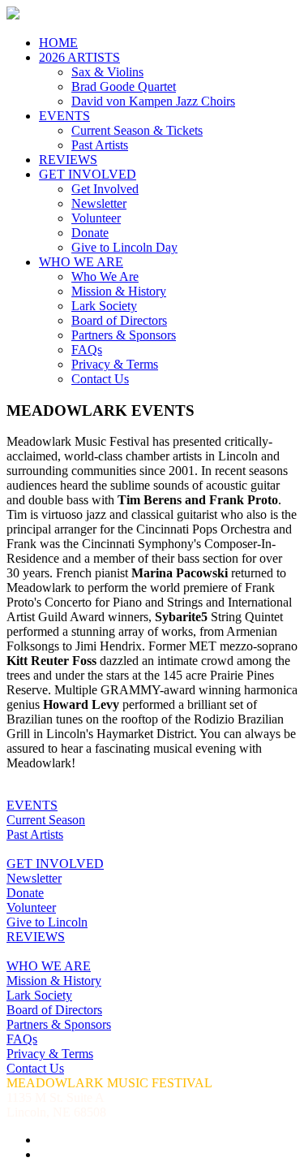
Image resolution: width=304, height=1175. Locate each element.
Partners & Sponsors (123, 335)
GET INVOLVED (87, 174)
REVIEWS (68, 159)
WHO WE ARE (81, 262)
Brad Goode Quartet (123, 86)
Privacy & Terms (114, 364)
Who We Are (105, 276)
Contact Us (100, 379)
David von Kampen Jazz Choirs (153, 101)
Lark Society (104, 306)
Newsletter (98, 203)
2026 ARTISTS (79, 57)
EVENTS (64, 116)
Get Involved (105, 189)
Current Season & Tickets (137, 130)
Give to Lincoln (47, 922)
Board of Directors (119, 320)
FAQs (86, 349)
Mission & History (118, 291)
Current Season (45, 820)
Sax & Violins (107, 72)
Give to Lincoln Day (124, 247)
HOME (58, 43)
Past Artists (99, 145)
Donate (90, 233)
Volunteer (96, 218)
